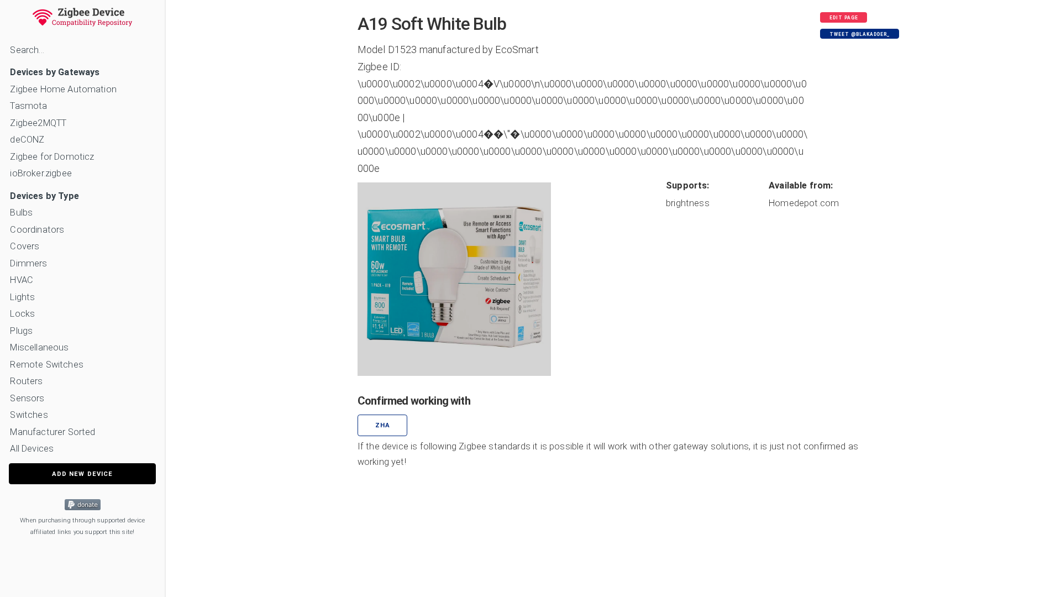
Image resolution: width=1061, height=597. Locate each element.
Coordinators (37, 229)
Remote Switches (46, 364)
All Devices (32, 448)
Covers (24, 246)
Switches (29, 415)
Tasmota (28, 106)
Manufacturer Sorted (52, 432)
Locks (22, 313)
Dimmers (28, 263)
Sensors (27, 398)
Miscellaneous (39, 347)
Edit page (843, 17)
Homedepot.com (804, 203)
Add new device (82, 474)
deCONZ (27, 139)
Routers (26, 381)
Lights (22, 297)
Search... (27, 50)
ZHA (382, 425)
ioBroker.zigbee (40, 173)
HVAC (21, 280)
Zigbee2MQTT (38, 123)
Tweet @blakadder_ (859, 34)
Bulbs (21, 212)
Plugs (21, 331)
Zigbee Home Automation (63, 89)
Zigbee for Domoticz (52, 156)
